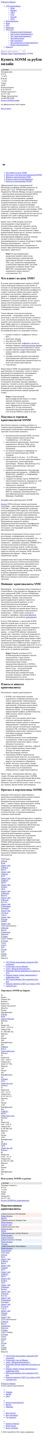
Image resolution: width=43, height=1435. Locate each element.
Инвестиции (11, 1426)
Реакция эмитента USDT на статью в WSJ (23, 984)
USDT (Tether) (7, 939)
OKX (13, 12)
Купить (4, 504)
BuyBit (8, 1394)
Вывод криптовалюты (20, 45)
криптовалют (31, 617)
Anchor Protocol (7, 1238)
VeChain (4, 1244)
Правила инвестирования (21, 32)
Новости (9, 47)
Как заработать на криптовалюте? (24, 43)
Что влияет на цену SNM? (16, 173)
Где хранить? (11, 1417)
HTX (13, 19)
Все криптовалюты (21, 1200)
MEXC (4, 1114)
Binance (14, 10)
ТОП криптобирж (13, 6)
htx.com (9, 1083)
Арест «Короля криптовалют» (18, 969)
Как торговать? (17, 40)
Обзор (3, 865)
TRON (3, 956)
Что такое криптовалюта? (21, 36)
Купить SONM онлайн (10, 100)
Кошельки (10, 28)
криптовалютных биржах (31, 345)
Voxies (3, 943)
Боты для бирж (12, 1428)
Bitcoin (3, 930)
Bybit (13, 8)
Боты (8, 23)
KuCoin (14, 17)
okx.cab (9, 1148)
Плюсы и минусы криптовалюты (19, 179)
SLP (2, 947)
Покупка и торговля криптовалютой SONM (24, 175)
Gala (3, 952)
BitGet (3, 1049)
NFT (7, 25)
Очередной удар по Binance (17, 966)
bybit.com (10, 1019)
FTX (12, 15)
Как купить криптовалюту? (22, 34)
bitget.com (10, 1051)
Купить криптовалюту (15, 1402)
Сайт (8, 865)
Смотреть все (11, 986)
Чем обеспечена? (17, 38)
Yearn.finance (6, 1250)
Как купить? (6, 108)
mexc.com (10, 1116)
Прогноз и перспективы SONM (19, 181)
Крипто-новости (12, 1424)
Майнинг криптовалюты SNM (18, 177)
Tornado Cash (6, 1225)
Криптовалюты (12, 21)
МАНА (4, 1218)
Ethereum (4, 934)
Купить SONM (7, 1200)
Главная (9, 1392)
